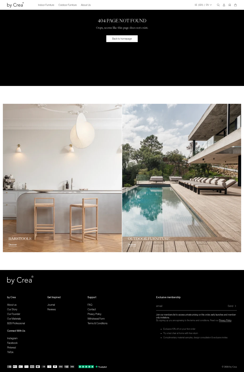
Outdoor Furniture (67, 5)
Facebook (12, 343)
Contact (92, 309)
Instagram (12, 338)
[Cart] (235, 5)
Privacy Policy (225, 320)
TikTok (10, 352)
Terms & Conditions (98, 323)
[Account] (224, 5)
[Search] (218, 5)
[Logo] (15, 5)
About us (12, 304)
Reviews (51, 309)
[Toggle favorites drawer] (229, 5)
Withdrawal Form (96, 318)
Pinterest (11, 347)
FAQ (90, 304)
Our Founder (13, 314)
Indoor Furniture (46, 5)
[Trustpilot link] (86, 366)
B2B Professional (16, 323)
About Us (86, 5)
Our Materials (14, 318)
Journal (51, 304)
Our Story (12, 309)
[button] (27, 297)
